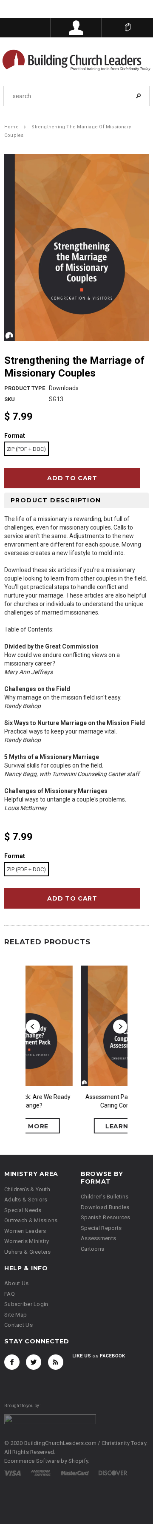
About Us (16, 1284)
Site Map (15, 1315)
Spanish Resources (105, 1218)
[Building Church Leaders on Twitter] (33, 1362)
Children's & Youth (27, 1190)
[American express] (41, 1473)
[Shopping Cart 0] (127, 27)
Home (11, 127)
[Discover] (113, 1473)
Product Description (56, 500)
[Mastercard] (75, 1473)
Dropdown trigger (76, 27)
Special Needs (23, 1210)
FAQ (9, 1294)
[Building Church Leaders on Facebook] (12, 1362)
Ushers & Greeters (27, 1252)
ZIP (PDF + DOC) (26, 449)
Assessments (98, 1239)
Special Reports (101, 1228)
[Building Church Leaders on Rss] (55, 1362)
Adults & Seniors (25, 1200)
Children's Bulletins (105, 1197)
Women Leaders (25, 1231)
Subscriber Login (26, 1305)
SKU (9, 400)
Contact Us (18, 1326)
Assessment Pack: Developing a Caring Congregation (76, 1102)
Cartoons (92, 1249)
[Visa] (12, 1473)
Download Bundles (105, 1207)
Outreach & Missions (30, 1221)
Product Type (24, 388)
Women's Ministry (26, 1242)
